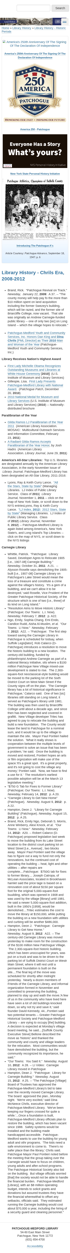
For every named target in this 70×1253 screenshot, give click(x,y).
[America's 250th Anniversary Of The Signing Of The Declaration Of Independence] (35, 44)
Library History (21, 28)
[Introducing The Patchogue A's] (35, 209)
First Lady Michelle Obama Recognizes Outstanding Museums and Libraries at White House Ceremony (34, 369)
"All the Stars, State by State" (33, 484)
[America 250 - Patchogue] (35, 92)
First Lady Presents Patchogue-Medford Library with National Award (35, 385)
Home (5, 28)
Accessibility (35, 1246)
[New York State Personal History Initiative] (35, 151)
